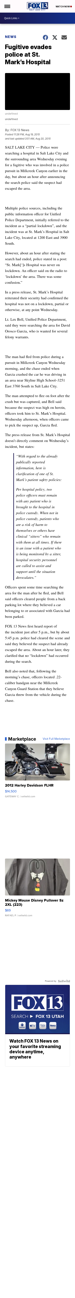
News (10, 37)
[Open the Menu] (7, 6)
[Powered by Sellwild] (64, 981)
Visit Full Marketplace (56, 738)
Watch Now (63, 6)
